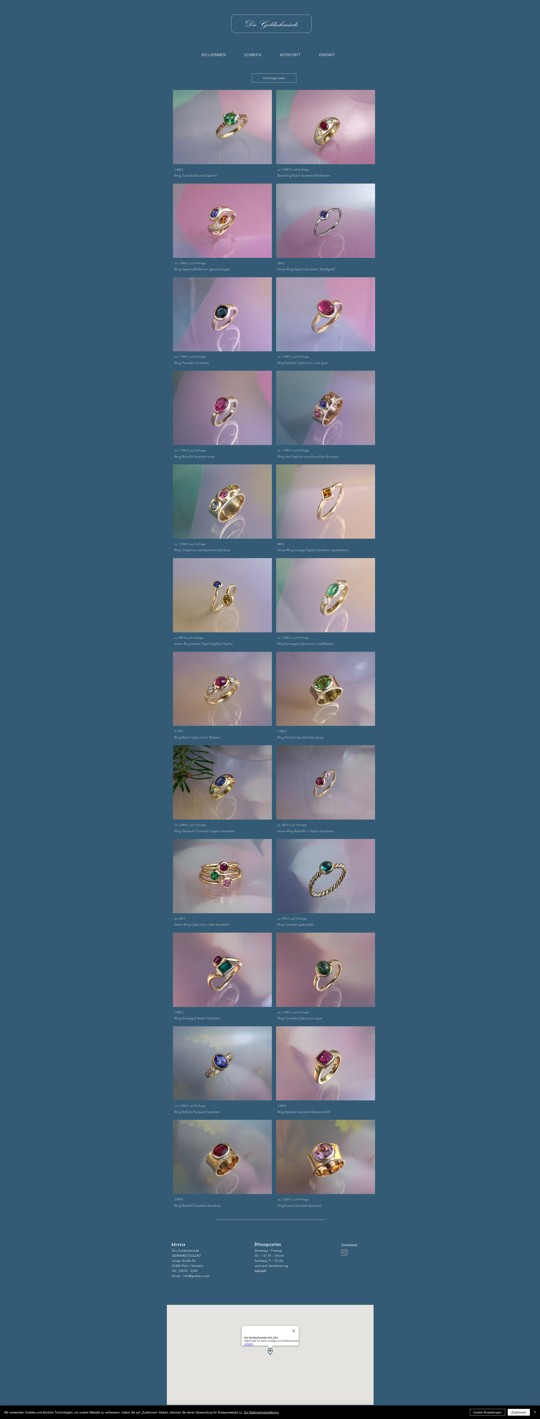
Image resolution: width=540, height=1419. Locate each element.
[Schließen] (534, 1412)
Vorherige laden (274, 78)
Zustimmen (518, 1412)
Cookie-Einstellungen (487, 1412)
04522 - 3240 (188, 1271)
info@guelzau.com (196, 1276)
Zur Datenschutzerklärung (261, 1412)
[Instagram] (344, 1252)
